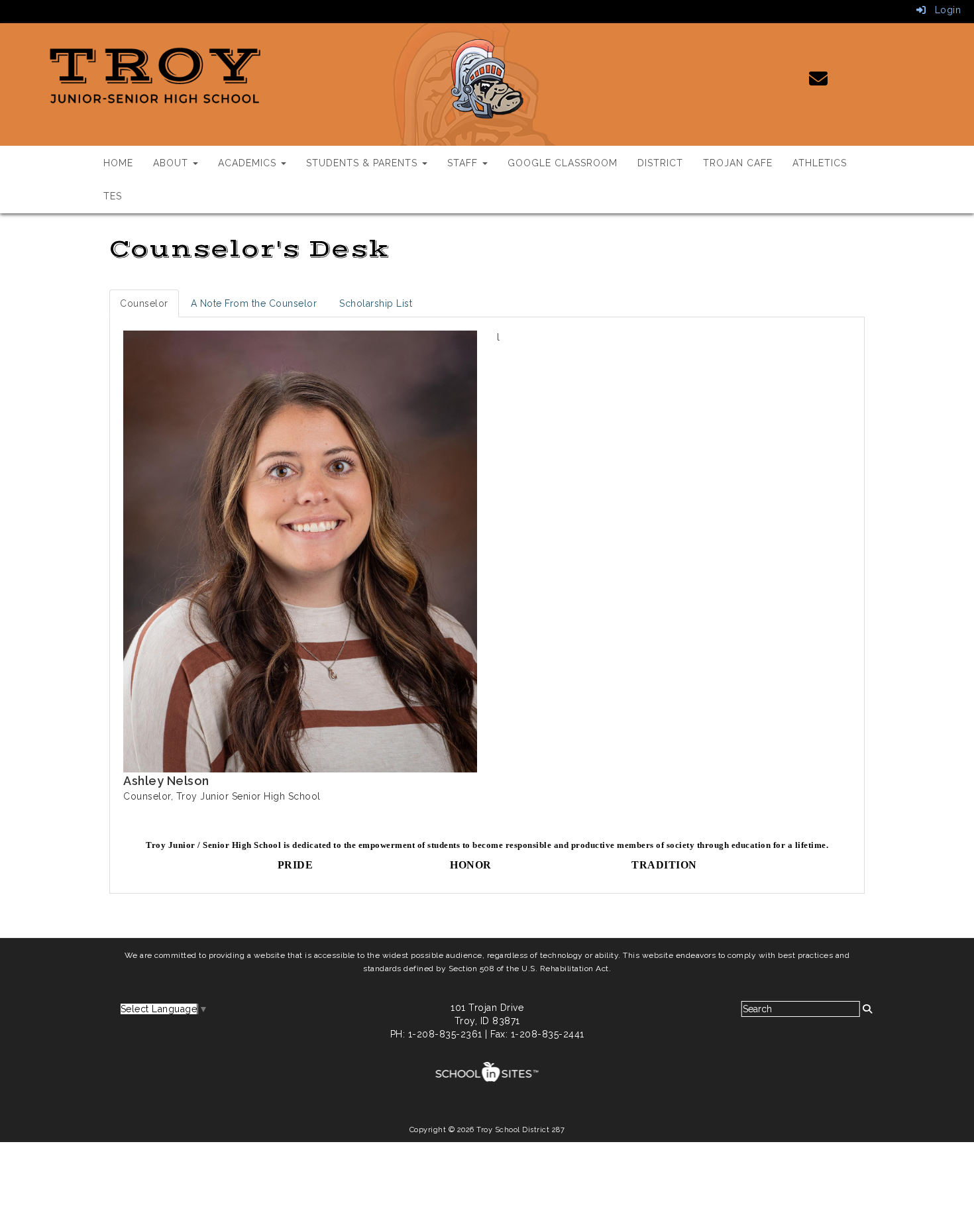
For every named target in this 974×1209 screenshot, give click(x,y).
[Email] (818, 82)
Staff (464, 163)
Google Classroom (563, 163)
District (660, 163)
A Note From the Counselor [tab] (254, 303)
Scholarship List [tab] (375, 303)
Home (118, 163)
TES (112, 196)
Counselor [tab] (144, 303)
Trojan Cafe (738, 163)
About (172, 163)
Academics (249, 163)
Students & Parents (363, 163)
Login (943, 10)
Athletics (819, 163)
